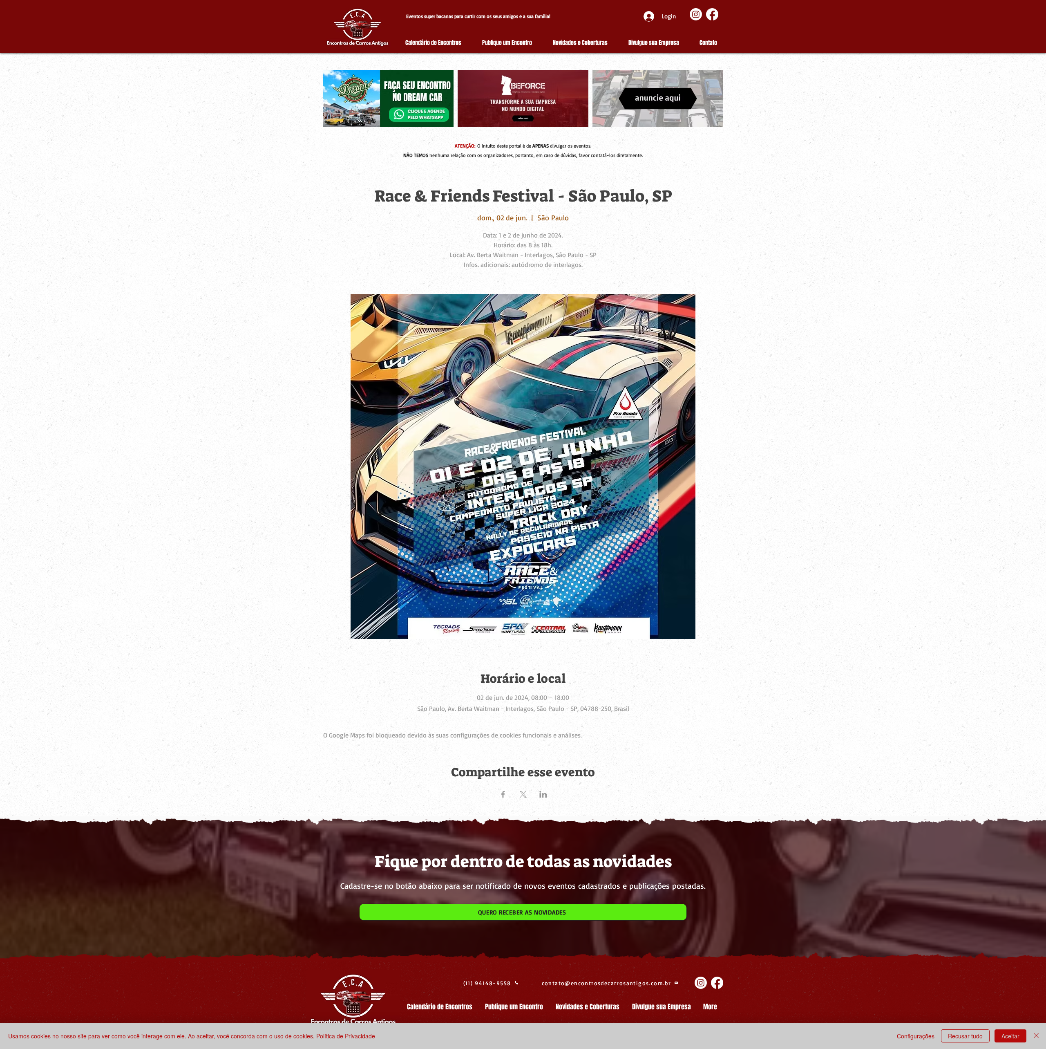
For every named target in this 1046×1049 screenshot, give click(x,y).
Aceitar (1010, 1036)
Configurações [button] (915, 1036)
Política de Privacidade (345, 1036)
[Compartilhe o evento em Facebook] (503, 794)
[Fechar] (1036, 1035)
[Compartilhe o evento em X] (523, 794)
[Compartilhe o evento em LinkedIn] (543, 794)
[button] (523, 912)
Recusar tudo (965, 1036)
